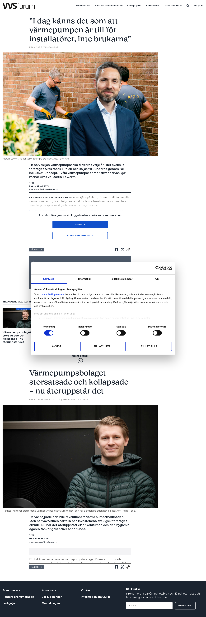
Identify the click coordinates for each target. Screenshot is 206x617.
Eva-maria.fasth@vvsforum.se (43, 189)
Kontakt (86, 590)
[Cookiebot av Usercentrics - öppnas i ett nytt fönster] (158, 268)
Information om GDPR (95, 596)
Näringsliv (36, 249)
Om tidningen (51, 603)
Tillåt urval (103, 346)
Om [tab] (157, 278)
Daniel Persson (38, 538)
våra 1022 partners (53, 294)
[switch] (84, 333)
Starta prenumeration (80, 235)
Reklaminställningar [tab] (121, 278)
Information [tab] (84, 278)
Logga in (198, 5)
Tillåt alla (149, 346)
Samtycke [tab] (48, 278)
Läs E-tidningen (173, 5)
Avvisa (57, 346)
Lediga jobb (134, 5)
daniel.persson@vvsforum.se (43, 541)
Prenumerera (82, 5)
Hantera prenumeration (109, 5)
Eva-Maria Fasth (39, 186)
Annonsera (152, 5)
